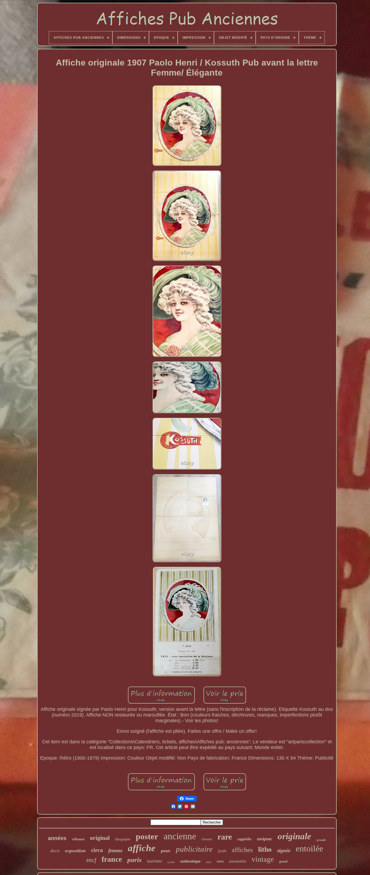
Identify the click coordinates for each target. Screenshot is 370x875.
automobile (237, 861)
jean (222, 850)
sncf (91, 860)
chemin (207, 839)
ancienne (180, 836)
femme (115, 850)
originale (294, 836)
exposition (75, 850)
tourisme (154, 861)
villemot (78, 839)
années (57, 838)
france (112, 859)
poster (147, 836)
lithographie (122, 839)
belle (208, 862)
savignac (264, 839)
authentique (190, 861)
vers (220, 861)
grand (283, 861)
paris (134, 859)
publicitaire (194, 849)
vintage (263, 859)
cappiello (244, 839)
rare (225, 836)
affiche (141, 848)
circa (97, 850)
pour (165, 850)
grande (321, 839)
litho (265, 849)
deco (55, 850)
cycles (171, 862)
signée (283, 850)
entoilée (309, 848)
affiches (242, 849)
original (100, 837)
